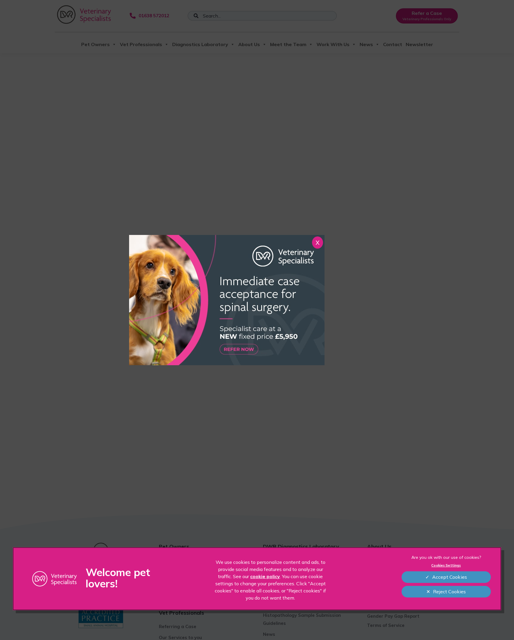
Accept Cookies (449, 577)
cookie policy (265, 576)
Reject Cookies (449, 591)
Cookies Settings (446, 565)
